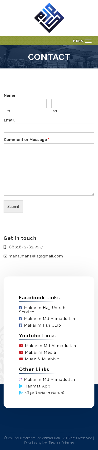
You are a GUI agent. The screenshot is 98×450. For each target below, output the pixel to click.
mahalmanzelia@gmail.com (35, 256)
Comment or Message (26, 139)
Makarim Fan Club (42, 325)
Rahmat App (36, 386)
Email (10, 120)
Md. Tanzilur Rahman (58, 443)
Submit (13, 206)
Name (11, 95)
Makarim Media (40, 352)
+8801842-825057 (24, 247)
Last (54, 111)
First (7, 111)
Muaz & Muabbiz (41, 359)
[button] (82, 41)
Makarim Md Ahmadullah (49, 318)
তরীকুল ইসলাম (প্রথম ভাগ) (44, 393)
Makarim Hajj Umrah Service (42, 309)
